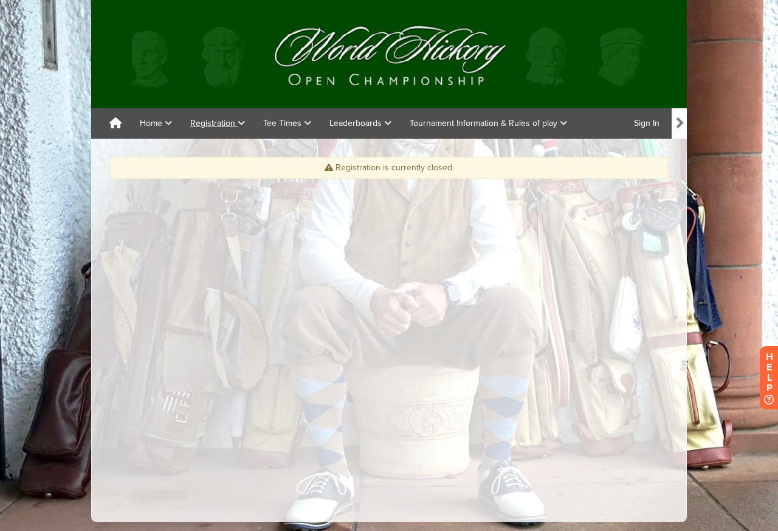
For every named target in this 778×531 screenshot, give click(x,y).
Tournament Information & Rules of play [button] (485, 123)
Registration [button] (214, 123)
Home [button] (152, 123)
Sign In (646, 123)
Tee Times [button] (283, 123)
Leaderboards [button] (356, 123)
